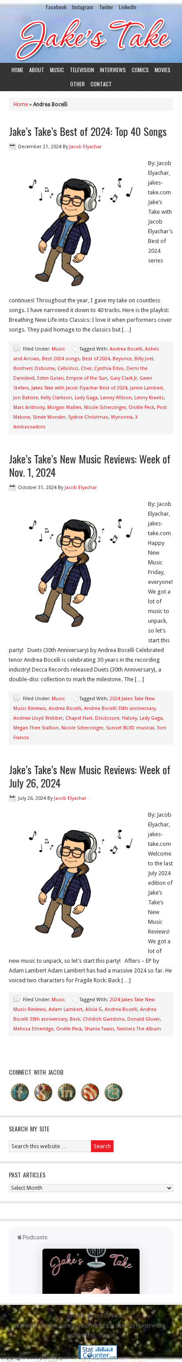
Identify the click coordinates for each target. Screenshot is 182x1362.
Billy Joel (143, 359)
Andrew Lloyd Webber (38, 718)
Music (57, 69)
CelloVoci (67, 368)
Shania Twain (99, 1029)
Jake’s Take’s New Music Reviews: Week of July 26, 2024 (90, 776)
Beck (75, 1019)
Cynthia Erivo (109, 368)
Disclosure (107, 718)
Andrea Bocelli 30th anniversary (119, 708)
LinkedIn (127, 7)
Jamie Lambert (146, 388)
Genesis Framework (140, 1326)
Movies (163, 69)
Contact (101, 84)
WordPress (81, 1336)
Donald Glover (143, 1019)
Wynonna (122, 417)
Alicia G (93, 1009)
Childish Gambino (104, 1019)
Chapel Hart (78, 718)
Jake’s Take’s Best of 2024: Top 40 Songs (88, 131)
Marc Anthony (29, 407)
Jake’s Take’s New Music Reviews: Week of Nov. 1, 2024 (90, 465)
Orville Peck (141, 407)
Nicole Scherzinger (105, 407)
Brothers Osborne (34, 368)
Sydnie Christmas (88, 417)
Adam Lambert (66, 1009)
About (36, 69)
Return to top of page (95, 1316)
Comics (140, 69)
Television (82, 69)
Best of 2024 (96, 359)
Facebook (56, 7)
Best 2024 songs (61, 359)
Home (17, 69)
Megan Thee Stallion (36, 728)
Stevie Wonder (49, 417)
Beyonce (122, 359)
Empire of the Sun (86, 378)
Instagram (82, 7)
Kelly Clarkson (56, 398)
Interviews (113, 69)
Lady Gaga (86, 398)
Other (77, 84)
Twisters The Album (139, 1029)
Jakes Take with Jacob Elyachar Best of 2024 (79, 388)
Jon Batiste (25, 398)
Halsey (129, 718)
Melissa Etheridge (33, 1029)
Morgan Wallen (64, 407)
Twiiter (106, 7)
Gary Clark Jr (123, 378)
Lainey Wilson (116, 398)
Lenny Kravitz (149, 398)
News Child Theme (83, 1326)
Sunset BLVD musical (130, 728)
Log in (107, 1336)
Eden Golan (50, 378)
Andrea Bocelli (126, 349)
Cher (86, 368)
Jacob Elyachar (85, 147)
